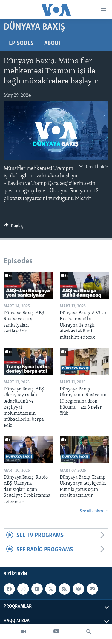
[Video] (23, 631)
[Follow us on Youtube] (37, 589)
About (53, 44)
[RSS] (64, 589)
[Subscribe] (92, 589)
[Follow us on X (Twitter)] (50, 589)
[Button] (14, 227)
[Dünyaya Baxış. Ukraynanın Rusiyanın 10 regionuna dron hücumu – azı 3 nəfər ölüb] (84, 361)
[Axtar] (89, 631)
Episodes (21, 44)
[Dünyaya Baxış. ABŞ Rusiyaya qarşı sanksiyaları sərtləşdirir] (28, 285)
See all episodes (93, 511)
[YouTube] (56, 631)
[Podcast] (78, 589)
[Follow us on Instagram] (23, 589)
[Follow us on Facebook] (9, 589)
